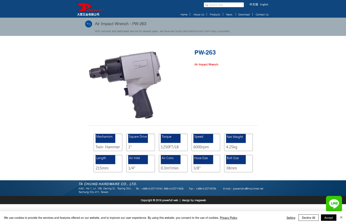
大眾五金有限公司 (88, 14)
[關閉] (341, 217)
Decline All (308, 218)
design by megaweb (194, 200)
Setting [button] (291, 218)
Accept (328, 218)
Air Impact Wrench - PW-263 (120, 23)
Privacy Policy (228, 218)
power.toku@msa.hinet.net (248, 188)
